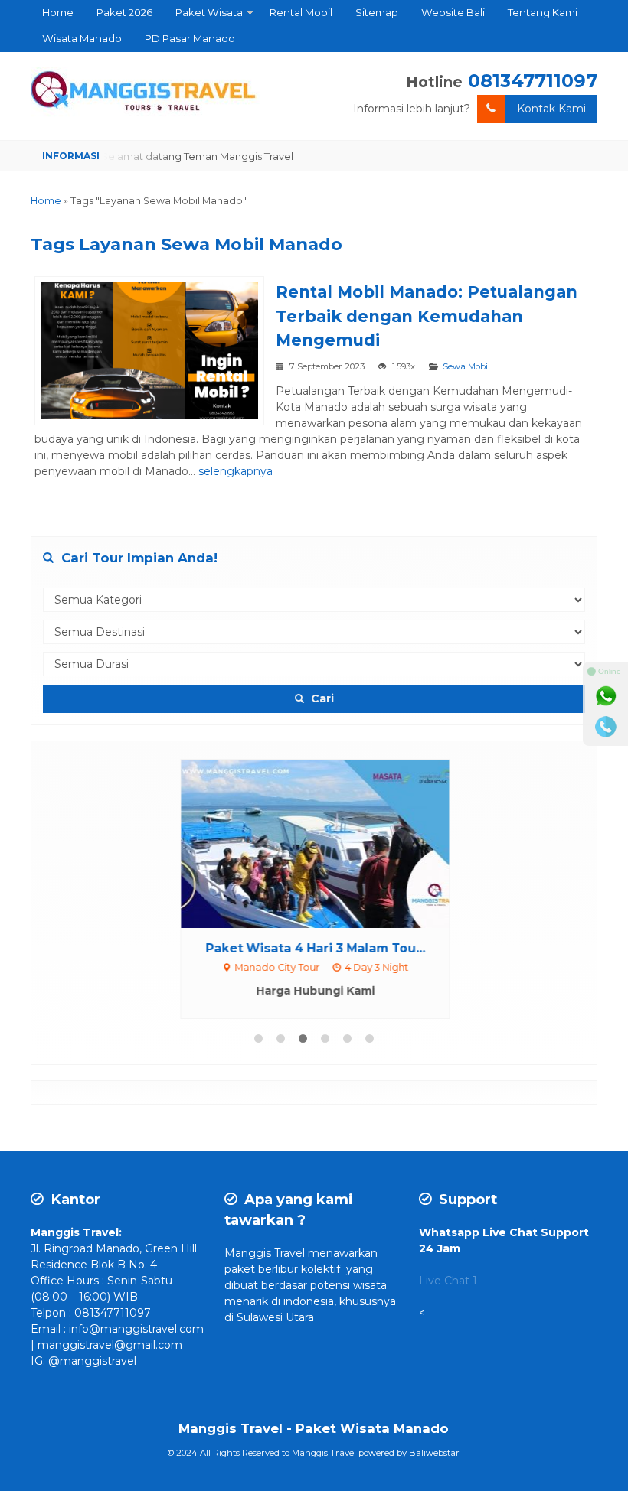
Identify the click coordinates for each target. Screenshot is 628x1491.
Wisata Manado (82, 38)
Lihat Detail (328, 842)
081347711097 (532, 81)
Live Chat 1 (448, 1281)
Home (58, 12)
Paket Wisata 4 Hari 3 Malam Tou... (314, 948)
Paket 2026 (124, 12)
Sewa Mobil (466, 366)
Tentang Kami (542, 12)
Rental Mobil (301, 12)
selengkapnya (235, 471)
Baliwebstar (434, 1452)
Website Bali (453, 12)
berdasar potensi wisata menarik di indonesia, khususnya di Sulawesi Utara (310, 1301)
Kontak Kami (551, 109)
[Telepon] (606, 726)
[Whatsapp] (606, 696)
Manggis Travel (264, 1253)
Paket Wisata (209, 12)
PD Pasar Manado (190, 38)
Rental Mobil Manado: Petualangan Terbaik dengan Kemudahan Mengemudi (426, 316)
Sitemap (376, 12)
